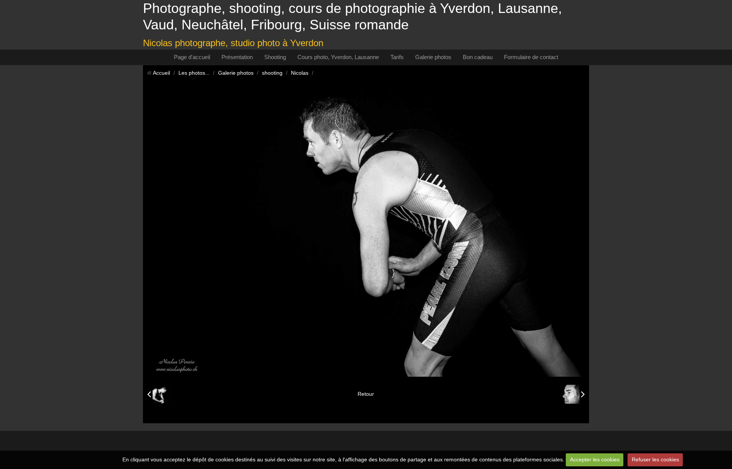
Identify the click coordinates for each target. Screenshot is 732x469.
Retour (366, 394)
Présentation (237, 57)
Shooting (275, 57)
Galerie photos (433, 57)
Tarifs (397, 57)
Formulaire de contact (531, 57)
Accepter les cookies (595, 459)
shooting (272, 73)
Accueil (161, 73)
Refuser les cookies (655, 459)
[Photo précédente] (159, 394)
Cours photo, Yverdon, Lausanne (338, 57)
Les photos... (194, 73)
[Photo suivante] (572, 394)
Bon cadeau (478, 57)
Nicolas (299, 73)
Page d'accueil (192, 57)
